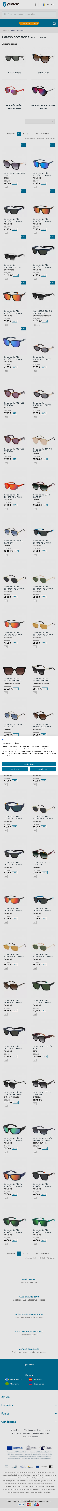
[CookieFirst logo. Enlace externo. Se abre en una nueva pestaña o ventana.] (3, 740)
